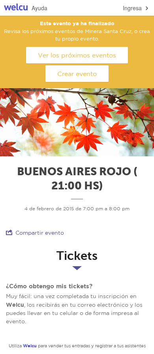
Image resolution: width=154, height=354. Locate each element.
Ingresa (132, 8)
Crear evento (77, 73)
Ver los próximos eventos (77, 55)
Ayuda (39, 8)
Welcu (16, 8)
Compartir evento (39, 233)
